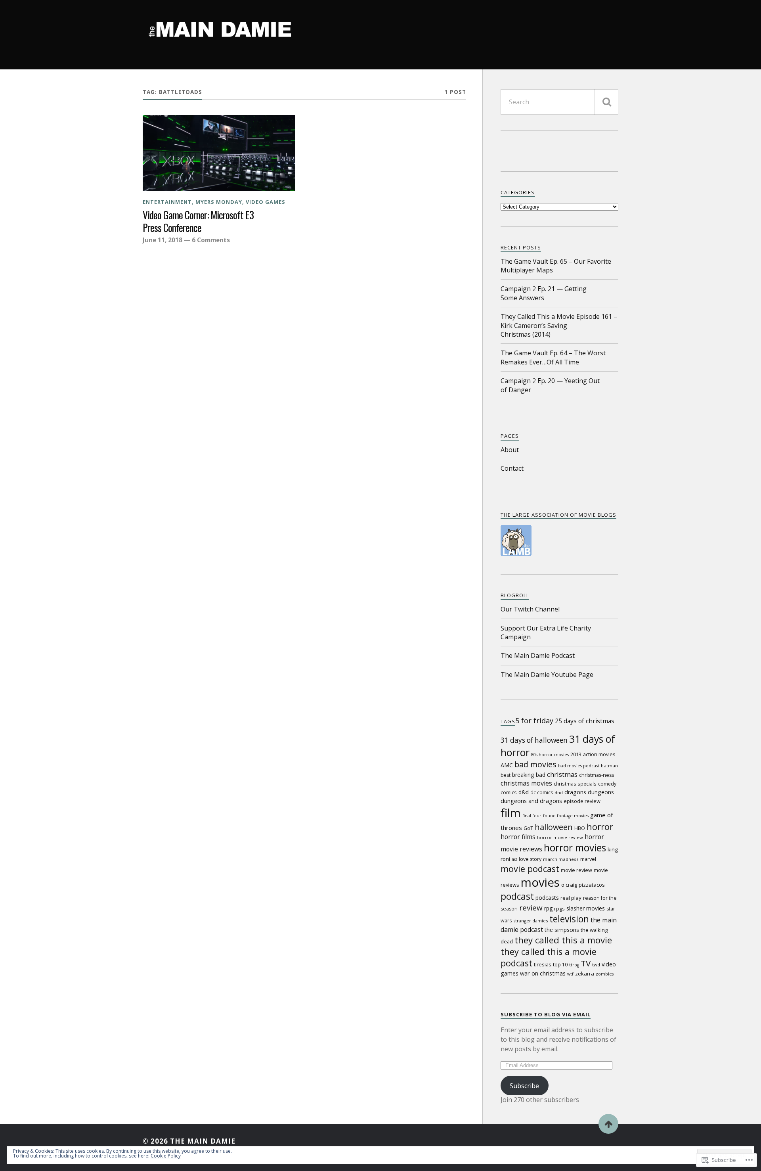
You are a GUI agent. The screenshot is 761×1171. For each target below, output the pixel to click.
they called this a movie (563, 940)
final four (531, 815)
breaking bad (528, 774)
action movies (599, 754)
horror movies (575, 847)
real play (570, 897)
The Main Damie (202, 1141)
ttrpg (574, 965)
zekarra (584, 973)
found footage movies (566, 815)
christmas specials (575, 783)
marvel (588, 858)
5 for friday (534, 720)
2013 (575, 754)
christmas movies (526, 783)
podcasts (547, 897)
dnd (558, 792)
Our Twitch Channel (530, 609)
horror (600, 826)
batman (609, 766)
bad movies (535, 764)
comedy (607, 783)
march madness (561, 859)
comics (509, 792)
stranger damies (530, 921)
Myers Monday (218, 201)
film (511, 813)
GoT (528, 828)
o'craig (569, 884)
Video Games (265, 201)
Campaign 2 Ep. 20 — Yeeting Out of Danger (550, 385)
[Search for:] (559, 102)
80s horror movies (550, 754)
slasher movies (585, 908)
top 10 (560, 964)
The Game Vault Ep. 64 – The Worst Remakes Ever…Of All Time (553, 357)
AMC (507, 765)
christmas (562, 774)
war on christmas (543, 973)
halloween (554, 827)
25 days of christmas (584, 721)
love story (530, 859)
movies (540, 882)
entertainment (167, 201)
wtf (570, 974)
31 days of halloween (534, 740)
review (531, 908)
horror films (518, 837)
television (569, 919)
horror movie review (560, 837)
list (514, 859)
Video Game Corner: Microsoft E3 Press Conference (198, 221)
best (506, 775)
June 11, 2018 (162, 240)
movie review (576, 870)
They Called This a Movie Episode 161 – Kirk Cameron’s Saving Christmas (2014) (559, 325)
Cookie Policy (166, 1155)
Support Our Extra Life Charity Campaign (546, 632)
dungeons (601, 792)
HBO (579, 828)
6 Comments (211, 240)
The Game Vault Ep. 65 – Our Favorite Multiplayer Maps (556, 265)
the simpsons (562, 929)
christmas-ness (596, 775)
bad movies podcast (578, 766)
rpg (548, 908)
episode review (582, 801)
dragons (575, 792)
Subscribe (524, 1085)
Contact (512, 468)
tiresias (542, 964)
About (510, 449)
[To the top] (608, 1124)
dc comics (541, 792)
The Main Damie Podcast (538, 655)
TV (586, 963)
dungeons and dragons (531, 801)
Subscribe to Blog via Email (546, 1014)
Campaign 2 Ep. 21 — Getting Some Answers (544, 293)
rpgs (559, 908)
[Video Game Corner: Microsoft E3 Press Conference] (219, 153)
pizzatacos (592, 884)
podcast (517, 896)
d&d (523, 792)
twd (596, 965)
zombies (605, 974)
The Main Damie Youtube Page (547, 674)
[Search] (606, 102)
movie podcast (530, 868)
